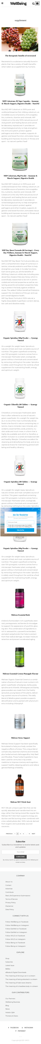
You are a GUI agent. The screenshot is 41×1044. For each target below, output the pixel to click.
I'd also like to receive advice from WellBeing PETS (20, 526)
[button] (20, 514)
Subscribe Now (20, 530)
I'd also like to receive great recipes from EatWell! (20, 525)
